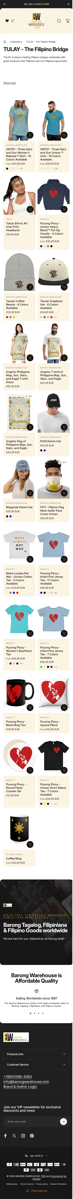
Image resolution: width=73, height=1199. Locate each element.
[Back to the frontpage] (4, 41)
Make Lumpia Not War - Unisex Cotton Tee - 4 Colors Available (19, 578)
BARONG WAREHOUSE (16, 145)
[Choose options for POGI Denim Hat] (64, 427)
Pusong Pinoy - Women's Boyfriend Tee (19, 651)
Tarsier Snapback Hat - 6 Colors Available (51, 304)
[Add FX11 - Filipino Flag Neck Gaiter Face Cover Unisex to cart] (64, 493)
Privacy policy (41, 1180)
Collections (16, 41)
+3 (55, 667)
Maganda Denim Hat (19, 507)
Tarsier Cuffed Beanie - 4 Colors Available (17, 304)
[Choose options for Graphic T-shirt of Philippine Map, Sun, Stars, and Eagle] (64, 357)
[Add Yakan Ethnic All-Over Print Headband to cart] (30, 209)
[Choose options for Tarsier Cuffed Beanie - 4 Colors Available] (30, 287)
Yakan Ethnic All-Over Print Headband (17, 227)
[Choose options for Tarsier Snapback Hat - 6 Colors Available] (64, 287)
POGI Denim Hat (50, 441)
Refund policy (11, 1180)
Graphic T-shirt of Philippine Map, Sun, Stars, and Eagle (53, 375)
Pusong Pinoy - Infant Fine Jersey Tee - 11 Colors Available (51, 578)
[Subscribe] (61, 1117)
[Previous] (4, 4)
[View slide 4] (43, 1013)
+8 (55, 593)
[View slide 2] (34, 1013)
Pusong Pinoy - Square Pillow (50, 723)
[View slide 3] (38, 1013)
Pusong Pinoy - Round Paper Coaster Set (16, 788)
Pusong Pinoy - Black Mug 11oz (16, 723)
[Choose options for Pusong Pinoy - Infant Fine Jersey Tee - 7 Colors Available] (64, 633)
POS (42, 1172)
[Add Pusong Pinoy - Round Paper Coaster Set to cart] (30, 770)
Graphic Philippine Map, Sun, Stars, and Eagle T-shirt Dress (18, 377)
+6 (21, 169)
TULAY (9, 219)
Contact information (57, 1180)
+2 (55, 317)
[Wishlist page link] (7, 21)
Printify (44, 219)
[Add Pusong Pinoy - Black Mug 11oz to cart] (30, 707)
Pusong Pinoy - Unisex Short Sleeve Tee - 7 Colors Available (53, 789)
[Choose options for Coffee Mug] (30, 844)
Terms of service (26, 1180)
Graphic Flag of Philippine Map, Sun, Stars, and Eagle (19, 444)
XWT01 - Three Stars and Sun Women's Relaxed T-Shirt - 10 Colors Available (19, 154)
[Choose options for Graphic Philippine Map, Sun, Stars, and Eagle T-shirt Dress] (30, 357)
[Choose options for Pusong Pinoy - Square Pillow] (64, 707)
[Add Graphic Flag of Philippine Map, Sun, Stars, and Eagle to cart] (30, 427)
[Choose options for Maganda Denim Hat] (30, 493)
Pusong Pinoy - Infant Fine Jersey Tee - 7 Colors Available (51, 652)
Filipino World (14, 854)
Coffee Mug (13, 858)
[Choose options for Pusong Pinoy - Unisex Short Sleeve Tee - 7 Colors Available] (64, 770)
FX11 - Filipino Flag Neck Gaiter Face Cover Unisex (52, 510)
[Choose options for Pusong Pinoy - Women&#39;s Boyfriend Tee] (30, 633)
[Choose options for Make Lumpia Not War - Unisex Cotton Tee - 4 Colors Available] (30, 559)
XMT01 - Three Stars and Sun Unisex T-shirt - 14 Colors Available (53, 154)
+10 (56, 169)
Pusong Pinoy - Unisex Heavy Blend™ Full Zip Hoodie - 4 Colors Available (51, 230)
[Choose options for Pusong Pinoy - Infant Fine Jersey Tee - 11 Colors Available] (64, 559)
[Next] (68, 4)
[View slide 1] (30, 1013)
